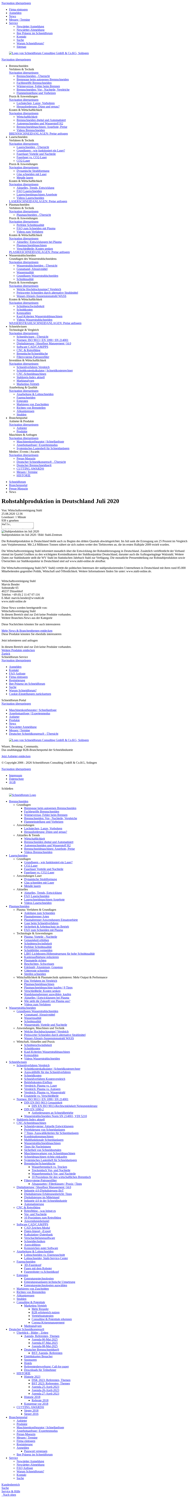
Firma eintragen (18, 9)
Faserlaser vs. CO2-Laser (32, 157)
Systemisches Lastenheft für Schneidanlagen (43, 448)
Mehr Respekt (40, 1309)
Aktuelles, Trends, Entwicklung (35, 187)
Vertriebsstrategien (43, 1315)
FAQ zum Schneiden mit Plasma (36, 228)
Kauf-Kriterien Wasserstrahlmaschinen (39, 316)
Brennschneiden (18, 801)
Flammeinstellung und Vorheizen (36, 93)
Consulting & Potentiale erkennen (52, 1319)
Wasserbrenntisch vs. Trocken (49, 1166)
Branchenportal (18, 485)
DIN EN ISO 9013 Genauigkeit (43, 1102)
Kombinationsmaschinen (39, 1136)
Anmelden (15, 12)
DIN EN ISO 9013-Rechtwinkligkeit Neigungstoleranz (64, 1106)
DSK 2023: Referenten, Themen (51, 1380)
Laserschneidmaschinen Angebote (37, 194)
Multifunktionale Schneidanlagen (44, 1139)
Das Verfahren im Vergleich (40, 980)
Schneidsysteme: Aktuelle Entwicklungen (49, 1126)
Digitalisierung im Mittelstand (41, 1197)
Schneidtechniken (34, 1241)
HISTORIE (24, 475)
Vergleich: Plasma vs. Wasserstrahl (44, 1092)
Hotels (28, 1363)
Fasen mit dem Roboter (38, 1268)
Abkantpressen (25, 411)
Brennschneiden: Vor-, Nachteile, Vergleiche (43, 89)
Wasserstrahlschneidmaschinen (42, 1143)
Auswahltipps (32, 1244)
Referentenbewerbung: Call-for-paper (46, 1366)
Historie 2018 (32, 1397)
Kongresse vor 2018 (36, 1403)
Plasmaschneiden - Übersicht (34, 214)
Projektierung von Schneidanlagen (44, 1129)
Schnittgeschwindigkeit (30, 306)
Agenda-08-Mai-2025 (45, 1346)
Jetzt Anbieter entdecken (16, 756)
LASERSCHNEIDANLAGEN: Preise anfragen (38, 201)
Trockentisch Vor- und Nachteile (51, 1170)
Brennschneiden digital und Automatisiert (41, 120)
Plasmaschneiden (19, 906)
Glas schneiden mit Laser (32, 174)
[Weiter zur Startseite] (22, 795)
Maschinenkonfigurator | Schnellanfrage (40, 441)
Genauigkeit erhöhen (36, 940)
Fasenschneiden (26, 397)
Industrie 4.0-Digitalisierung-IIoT (44, 1190)
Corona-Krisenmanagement (48, 1322)
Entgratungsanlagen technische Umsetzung (49, 1281)
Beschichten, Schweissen (39, 963)
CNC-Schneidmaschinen (31, 373)
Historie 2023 (32, 1376)
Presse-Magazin (26, 458)
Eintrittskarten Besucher (38, 1356)
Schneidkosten (32, 1075)
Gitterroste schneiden (36, 970)
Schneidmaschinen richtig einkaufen (45, 1156)
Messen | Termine (19, 19)
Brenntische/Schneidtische (32, 353)
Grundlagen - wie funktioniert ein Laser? (41, 150)
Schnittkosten (25, 309)
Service (13, 23)
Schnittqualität (25, 279)
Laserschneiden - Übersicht (33, 147)
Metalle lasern (25, 177)
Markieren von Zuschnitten (33, 404)
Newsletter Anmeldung (30, 26)
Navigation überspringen (16, 3)
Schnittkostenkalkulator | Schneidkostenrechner (45, 370)
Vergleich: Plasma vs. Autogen (42, 1089)
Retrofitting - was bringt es (40, 1210)
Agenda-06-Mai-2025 (45, 1339)
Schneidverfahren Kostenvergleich (44, 1078)
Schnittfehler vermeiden (38, 950)
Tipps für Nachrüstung (37, 1146)
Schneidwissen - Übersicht (32, 336)
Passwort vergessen (35, 1451)
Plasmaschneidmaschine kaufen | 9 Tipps (48, 987)
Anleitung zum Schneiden (39, 913)
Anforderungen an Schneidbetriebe (52, 1112)
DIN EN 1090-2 (34, 1109)
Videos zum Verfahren (30, 231)
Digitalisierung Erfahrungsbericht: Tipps (48, 1194)
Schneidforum (17, 481)
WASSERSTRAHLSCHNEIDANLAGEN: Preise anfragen (45, 323)
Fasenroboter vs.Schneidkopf (41, 1271)
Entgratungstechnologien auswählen (45, 1285)
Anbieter (22, 428)
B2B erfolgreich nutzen (46, 1312)
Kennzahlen (24, 313)
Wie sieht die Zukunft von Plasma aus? (47, 1001)
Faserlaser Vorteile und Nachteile (36, 153)
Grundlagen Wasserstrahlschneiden (37, 275)
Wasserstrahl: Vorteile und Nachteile (45, 1024)
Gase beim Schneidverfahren (41, 923)
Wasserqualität (25, 272)
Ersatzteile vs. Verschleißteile (41, 1095)
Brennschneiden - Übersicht (33, 76)
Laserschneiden (18, 855)
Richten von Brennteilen (31, 407)
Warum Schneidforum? (30, 43)
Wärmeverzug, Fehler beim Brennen (38, 86)
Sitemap (21, 46)
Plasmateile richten (35, 960)
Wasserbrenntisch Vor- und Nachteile (54, 1173)
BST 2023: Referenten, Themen (51, 1383)
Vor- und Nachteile (35, 1214)
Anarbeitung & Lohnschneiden (35, 394)
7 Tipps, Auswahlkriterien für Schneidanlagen (51, 1133)
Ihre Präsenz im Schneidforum (35, 33)
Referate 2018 (40, 1400)
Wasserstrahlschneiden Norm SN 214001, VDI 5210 (55, 1116)
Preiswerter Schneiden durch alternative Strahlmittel (47, 292)
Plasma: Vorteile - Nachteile (40, 936)
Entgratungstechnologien (39, 1278)
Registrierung (17, 680)
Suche (20, 40)
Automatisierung (34, 1204)
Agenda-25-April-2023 (45, 1386)
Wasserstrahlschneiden (22, 1007)
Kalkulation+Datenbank (38, 1234)
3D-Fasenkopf (32, 1265)
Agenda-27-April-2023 (45, 1393)
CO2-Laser (23, 160)
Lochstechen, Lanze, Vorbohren (36, 103)
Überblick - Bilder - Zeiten (32, 1332)
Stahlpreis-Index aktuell (31, 377)
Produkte (22, 431)
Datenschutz (16, 778)
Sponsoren (30, 1359)
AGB (12, 782)
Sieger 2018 (31, 1410)
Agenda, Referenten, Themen (41, 1336)
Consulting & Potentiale (31, 1302)
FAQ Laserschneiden (29, 191)
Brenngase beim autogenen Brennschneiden (43, 79)
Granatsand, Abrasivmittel (32, 269)
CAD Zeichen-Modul (37, 1227)
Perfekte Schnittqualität (30, 225)
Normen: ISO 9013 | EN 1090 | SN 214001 (42, 340)
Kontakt (21, 36)
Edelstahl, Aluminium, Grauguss (43, 967)
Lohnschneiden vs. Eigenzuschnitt (44, 1254)
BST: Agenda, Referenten (47, 1353)
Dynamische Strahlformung (33, 170)
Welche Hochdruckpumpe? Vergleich (39, 289)
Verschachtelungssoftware (39, 1237)
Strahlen (21, 414)
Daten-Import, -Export (37, 1231)
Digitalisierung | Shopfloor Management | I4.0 (44, 343)
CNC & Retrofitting (28, 350)
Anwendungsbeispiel (36, 1221)
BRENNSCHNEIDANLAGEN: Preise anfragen (38, 133)
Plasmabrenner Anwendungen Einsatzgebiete (51, 919)
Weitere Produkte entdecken (18, 650)
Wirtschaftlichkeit (27, 116)
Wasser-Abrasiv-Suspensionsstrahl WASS (41, 296)
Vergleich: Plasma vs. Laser (40, 1085)
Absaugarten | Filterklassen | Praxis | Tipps (57, 1183)
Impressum (15, 775)
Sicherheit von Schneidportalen (42, 1150)
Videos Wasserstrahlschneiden (34, 319)
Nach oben (9, 1494)
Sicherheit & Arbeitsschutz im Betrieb (46, 926)
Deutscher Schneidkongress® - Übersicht (41, 461)
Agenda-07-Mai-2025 (45, 1342)
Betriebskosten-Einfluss (38, 1082)
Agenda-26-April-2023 (45, 1390)
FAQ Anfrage (17, 673)
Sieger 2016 (31, 1413)
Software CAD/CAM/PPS (32, 346)
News (12, 16)
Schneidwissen (18, 1062)
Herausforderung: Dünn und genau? (38, 106)
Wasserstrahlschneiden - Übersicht (37, 265)
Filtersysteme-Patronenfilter (33, 357)
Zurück (6, 653)
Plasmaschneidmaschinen (32, 245)
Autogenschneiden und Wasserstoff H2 (40, 123)
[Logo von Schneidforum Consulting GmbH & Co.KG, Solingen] (49, 53)
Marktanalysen (25, 380)
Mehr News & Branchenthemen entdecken (27, 630)
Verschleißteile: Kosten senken (35, 248)
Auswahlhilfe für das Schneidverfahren (47, 1072)
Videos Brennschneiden (31, 130)
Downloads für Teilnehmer (40, 1369)
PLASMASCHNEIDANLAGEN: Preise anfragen (39, 252)
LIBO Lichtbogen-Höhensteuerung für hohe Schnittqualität (59, 953)
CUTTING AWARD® (30, 468)
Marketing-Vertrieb (28, 384)
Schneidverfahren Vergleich (33, 367)
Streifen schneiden (35, 974)
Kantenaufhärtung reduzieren (41, 957)
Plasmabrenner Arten (36, 916)
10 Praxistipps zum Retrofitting (42, 1217)
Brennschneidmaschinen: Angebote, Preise (42, 126)
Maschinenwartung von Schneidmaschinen (49, 1153)
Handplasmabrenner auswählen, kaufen (47, 994)
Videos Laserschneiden (30, 197)
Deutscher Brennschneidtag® (34, 465)
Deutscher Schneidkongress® (26, 1329)
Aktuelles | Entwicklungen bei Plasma (39, 241)
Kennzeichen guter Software (41, 1248)
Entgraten (22, 401)
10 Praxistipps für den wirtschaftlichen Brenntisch (61, 1177)
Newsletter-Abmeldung (30, 29)
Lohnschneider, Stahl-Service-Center (46, 1258)
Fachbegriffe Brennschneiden (34, 82)
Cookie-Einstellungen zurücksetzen (30, 693)
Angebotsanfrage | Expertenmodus (37, 445)
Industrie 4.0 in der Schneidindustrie (45, 1200)
